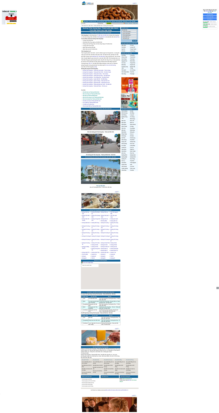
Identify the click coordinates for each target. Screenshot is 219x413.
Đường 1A (103, 254)
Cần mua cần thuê (100, 21)
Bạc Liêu (132, 120)
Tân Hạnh (132, 59)
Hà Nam (132, 135)
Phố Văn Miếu (104, 220)
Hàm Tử (90, 63)
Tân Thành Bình (125, 71)
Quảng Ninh (133, 156)
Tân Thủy (124, 73)
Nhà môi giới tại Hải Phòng (87, 386)
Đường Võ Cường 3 (105, 232)
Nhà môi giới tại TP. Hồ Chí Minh (88, 380)
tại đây (95, 66)
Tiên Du (123, 51)
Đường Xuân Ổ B (85, 252)
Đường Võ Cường (105, 222)
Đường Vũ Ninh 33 (105, 246)
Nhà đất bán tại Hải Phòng (130, 366)
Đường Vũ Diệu (95, 244)
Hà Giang (124, 135)
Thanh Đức (132, 57)
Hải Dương (132, 137)
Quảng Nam (133, 155)
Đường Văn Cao (104, 218)
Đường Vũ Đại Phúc (105, 242)
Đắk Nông (132, 130)
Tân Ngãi (132, 73)
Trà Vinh (124, 62)
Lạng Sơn (124, 147)
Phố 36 (93, 258)
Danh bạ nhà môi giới (87, 376)
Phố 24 (111, 256)
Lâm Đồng (132, 145)
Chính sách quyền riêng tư (121, 390)
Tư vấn (129, 21)
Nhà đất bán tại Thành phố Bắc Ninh (91, 92)
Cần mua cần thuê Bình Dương (109, 373)
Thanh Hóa (124, 164)
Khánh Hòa (132, 141)
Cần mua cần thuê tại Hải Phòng (130, 373)
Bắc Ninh (91, 25)
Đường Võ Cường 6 (105, 236)
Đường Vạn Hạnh (114, 218)
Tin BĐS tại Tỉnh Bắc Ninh (88, 104)
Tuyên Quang (125, 168)
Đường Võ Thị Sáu (95, 242)
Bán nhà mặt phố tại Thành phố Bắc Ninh (92, 99)
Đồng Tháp (124, 134)
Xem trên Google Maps (88, 262)
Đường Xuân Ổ (104, 250)
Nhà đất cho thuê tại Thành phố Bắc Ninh (91, 100)
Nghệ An (132, 149)
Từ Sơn (132, 45)
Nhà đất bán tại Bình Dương (108, 366)
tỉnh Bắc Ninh (106, 35)
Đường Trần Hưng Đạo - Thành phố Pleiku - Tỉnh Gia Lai (95, 86)
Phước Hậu (124, 57)
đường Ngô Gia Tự (102, 36)
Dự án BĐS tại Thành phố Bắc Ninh (90, 102)
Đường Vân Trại (113, 220)
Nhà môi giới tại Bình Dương (88, 382)
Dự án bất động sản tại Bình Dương (109, 362)
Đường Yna (94, 254)
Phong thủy (125, 21)
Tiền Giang (124, 166)
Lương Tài (132, 47)
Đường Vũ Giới (104, 244)
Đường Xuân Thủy (95, 252)
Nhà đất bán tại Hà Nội (98, 365)
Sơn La (123, 160)
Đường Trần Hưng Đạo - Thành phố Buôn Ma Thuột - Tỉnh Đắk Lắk (97, 84)
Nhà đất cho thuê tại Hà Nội (98, 368)
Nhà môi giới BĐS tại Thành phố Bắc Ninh (92, 106)
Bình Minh (132, 60)
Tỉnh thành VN (85, 25)
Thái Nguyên (133, 162)
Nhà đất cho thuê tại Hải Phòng (130, 369)
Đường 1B (112, 254)
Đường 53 (112, 258)
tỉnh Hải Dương (112, 65)
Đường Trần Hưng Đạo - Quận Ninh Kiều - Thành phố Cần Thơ (96, 82)
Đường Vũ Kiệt (113, 244)
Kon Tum (132, 143)
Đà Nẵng (124, 55)
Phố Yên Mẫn (85, 254)
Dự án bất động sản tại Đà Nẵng (120, 362)
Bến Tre (132, 122)
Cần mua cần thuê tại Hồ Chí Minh (86, 373)
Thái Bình (124, 162)
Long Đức (132, 55)
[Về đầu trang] (218, 411)
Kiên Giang (124, 143)
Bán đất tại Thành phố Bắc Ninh (90, 95)
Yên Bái (132, 170)
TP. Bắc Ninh (100, 35)
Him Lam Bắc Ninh (100, 185)
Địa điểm (133, 21)
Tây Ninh (132, 160)
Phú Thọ (124, 153)
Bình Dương (124, 113)
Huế (131, 164)
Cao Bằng (132, 128)
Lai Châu (124, 145)
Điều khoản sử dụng (110, 390)
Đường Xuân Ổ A (114, 250)
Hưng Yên (124, 141)
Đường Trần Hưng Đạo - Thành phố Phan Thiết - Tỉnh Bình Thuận (97, 72)
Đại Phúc (117, 36)
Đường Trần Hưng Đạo (108, 25)
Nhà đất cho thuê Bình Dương (108, 369)
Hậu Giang (124, 139)
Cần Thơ (124, 128)
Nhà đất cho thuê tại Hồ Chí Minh (87, 369)
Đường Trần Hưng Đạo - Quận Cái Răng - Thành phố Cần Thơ (96, 80)
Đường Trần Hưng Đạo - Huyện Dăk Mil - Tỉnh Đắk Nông (95, 79)
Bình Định (124, 124)
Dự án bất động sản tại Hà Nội (98, 362)
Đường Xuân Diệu (114, 248)
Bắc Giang (132, 118)
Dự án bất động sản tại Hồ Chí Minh (87, 362)
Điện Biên (124, 132)
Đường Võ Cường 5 (96, 236)
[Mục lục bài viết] (217, 288)
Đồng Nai (132, 132)
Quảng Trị (124, 158)
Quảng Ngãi (124, 156)
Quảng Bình (124, 155)
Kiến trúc (113, 21)
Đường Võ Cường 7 (86, 239)
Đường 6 (84, 256)
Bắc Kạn (124, 120)
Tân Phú (132, 71)
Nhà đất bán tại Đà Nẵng (119, 366)
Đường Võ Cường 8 (105, 239)
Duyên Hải (132, 64)
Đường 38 (103, 258)
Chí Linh (107, 65)
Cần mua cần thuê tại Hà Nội (97, 371)
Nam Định (124, 149)
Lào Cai (132, 147)
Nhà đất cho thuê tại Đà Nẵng (120, 369)
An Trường (132, 70)
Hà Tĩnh (123, 137)
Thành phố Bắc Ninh (98, 25)
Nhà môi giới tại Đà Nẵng (87, 384)
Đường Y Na (113, 252)
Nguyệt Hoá (124, 60)
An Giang (132, 116)
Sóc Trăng (132, 158)
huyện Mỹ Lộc (95, 56)
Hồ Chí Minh (124, 111)
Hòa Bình (132, 139)
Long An (132, 114)
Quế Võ (123, 49)
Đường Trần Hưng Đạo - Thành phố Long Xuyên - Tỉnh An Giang (96, 70)
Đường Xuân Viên (105, 252)
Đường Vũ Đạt (113, 242)
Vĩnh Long (132, 168)
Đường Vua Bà (113, 246)
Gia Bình (124, 47)
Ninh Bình (124, 151)
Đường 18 (94, 256)
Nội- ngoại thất (119, 21)
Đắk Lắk (123, 130)
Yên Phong (132, 51)
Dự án (106, 21)
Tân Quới (124, 70)
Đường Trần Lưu (104, 212)
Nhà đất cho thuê (92, 21)
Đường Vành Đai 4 (86, 222)
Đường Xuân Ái (104, 248)
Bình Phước (133, 124)
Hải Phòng (124, 114)
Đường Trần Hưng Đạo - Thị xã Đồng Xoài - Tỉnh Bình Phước (96, 77)
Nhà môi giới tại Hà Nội (87, 379)
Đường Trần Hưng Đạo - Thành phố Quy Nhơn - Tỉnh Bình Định (96, 75)
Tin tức (109, 21)
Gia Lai (131, 134)
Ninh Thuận (132, 151)
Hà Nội (131, 111)
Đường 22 (103, 256)
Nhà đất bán (86, 21)
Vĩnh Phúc (124, 170)
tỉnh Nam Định (102, 56)
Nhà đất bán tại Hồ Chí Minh (87, 366)
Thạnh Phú (132, 62)
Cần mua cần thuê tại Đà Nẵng (119, 373)
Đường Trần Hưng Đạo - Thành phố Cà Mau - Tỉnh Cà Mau (95, 73)
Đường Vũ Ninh (95, 246)
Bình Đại (124, 64)
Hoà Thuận (124, 59)
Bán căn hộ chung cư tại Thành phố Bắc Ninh (93, 97)
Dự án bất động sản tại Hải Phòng (131, 362)
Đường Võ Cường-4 (86, 236)
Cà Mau (132, 126)
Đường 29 (84, 258)
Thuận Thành (133, 49)
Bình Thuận (124, 126)
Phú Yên (132, 153)
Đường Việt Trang (95, 222)
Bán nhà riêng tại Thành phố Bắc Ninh (91, 93)
